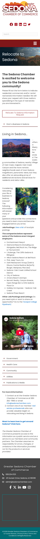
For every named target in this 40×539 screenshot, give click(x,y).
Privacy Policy (23, 534)
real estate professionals (21, 407)
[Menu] (35, 43)
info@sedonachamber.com (19, 403)
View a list (19, 227)
